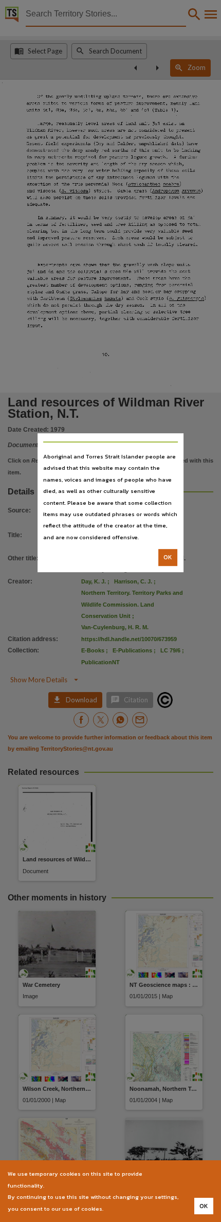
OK (167, 557)
